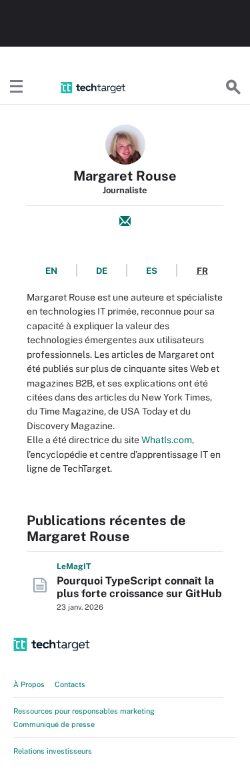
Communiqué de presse (54, 724)
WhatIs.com (166, 439)
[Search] (233, 87)
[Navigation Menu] (16, 87)
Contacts (70, 684)
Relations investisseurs (52, 751)
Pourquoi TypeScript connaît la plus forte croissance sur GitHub (139, 587)
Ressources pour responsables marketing (84, 711)
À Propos (29, 684)
